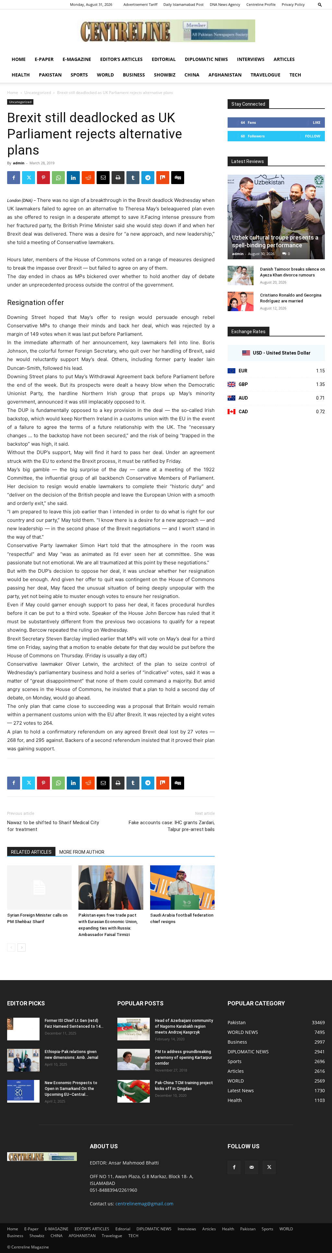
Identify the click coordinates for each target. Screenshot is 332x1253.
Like (316, 122)
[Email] (103, 177)
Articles (284, 59)
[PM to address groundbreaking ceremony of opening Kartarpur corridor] (133, 1060)
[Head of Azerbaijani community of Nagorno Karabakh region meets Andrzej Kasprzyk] (133, 1029)
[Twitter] (28, 177)
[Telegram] (147, 177)
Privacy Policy (293, 4)
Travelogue (265, 75)
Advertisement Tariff (140, 4)
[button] (320, 4)
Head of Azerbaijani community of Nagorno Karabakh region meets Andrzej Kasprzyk (184, 1026)
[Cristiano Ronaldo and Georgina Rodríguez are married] (241, 301)
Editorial (164, 59)
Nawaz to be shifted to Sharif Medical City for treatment (53, 826)
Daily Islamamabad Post (183, 4)
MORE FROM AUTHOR (81, 852)
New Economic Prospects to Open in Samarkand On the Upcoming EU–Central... (71, 1089)
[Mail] (251, 1167)
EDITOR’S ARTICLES (121, 59)
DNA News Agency (225, 4)
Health (21, 75)
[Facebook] (13, 177)
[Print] (118, 177)
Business (134, 75)
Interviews (251, 59)
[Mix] (162, 177)
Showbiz (164, 75)
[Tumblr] (132, 177)
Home (19, 59)
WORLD (105, 75)
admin (18, 162)
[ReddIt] (88, 177)
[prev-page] (11, 947)
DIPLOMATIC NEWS (206, 59)
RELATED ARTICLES (31, 852)
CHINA (191, 75)
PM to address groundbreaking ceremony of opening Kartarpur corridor (183, 1057)
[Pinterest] (43, 177)
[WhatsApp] (58, 177)
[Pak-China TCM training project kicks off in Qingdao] (133, 1091)
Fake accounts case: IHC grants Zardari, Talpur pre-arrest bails (172, 826)
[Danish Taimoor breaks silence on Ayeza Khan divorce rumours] (241, 275)
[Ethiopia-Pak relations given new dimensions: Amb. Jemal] (23, 1060)
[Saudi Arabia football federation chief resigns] (182, 887)
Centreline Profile (261, 4)
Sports (79, 75)
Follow (312, 136)
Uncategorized (37, 92)
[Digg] (177, 177)
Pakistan (50, 75)
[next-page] (22, 947)
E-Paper (44, 59)
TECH (295, 75)
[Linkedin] (73, 177)
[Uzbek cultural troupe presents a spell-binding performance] (276, 217)
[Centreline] (166, 30)
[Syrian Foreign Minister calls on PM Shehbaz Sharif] (39, 887)
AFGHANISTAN (225, 75)
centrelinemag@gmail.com (144, 1203)
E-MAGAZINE (77, 59)
